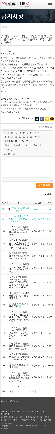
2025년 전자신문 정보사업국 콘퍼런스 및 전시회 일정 (19, 295)
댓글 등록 (45, 185)
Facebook (42, 119)
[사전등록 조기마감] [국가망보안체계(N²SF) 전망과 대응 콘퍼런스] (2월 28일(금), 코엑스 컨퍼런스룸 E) (18, 282)
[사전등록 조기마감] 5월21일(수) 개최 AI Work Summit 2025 (19, 256)
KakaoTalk (52, 119)
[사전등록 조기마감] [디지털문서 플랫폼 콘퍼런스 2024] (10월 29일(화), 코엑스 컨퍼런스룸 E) (19, 317)
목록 (49, 194)
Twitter (37, 119)
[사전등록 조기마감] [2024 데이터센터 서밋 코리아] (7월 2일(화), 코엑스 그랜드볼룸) (18, 332)
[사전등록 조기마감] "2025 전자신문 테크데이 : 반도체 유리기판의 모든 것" (19, 268)
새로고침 (47, 127)
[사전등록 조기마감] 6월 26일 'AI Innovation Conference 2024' (19, 356)
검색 (33, 391)
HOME (4, 27)
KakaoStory (47, 119)
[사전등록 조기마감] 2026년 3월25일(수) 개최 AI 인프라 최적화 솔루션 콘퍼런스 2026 (19, 244)
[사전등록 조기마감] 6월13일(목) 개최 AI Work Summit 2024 (19, 346)
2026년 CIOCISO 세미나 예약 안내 (20, 209)
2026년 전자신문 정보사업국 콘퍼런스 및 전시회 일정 (20, 219)
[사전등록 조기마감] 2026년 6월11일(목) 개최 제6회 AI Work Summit (19, 231)
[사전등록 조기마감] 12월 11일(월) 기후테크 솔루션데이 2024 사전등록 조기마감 (19, 377)
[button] (5, 133)
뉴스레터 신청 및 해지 (10, 401)
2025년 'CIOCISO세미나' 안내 (18, 304)
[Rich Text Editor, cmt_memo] (27, 167)
